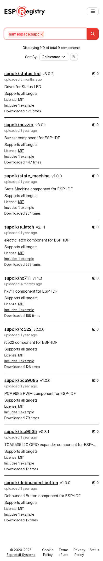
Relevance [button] (51, 57)
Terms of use (63, 552)
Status (94, 550)
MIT (21, 99)
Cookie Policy (48, 552)
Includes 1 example (19, 105)
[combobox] (45, 34)
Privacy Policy (79, 552)
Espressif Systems (21, 555)
